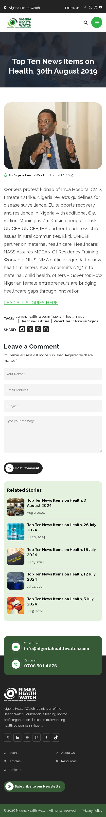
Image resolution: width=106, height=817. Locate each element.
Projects (15, 770)
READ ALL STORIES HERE (31, 302)
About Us (68, 753)
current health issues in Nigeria (38, 316)
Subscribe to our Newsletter (38, 786)
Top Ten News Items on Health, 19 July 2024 (61, 552)
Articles (14, 761)
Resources (68, 761)
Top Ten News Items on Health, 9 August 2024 (56, 503)
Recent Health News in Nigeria (76, 321)
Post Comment (27, 468)
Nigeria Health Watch (29, 175)
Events (14, 753)
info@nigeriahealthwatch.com (56, 648)
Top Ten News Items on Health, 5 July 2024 (60, 601)
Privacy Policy (92, 811)
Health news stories (35, 321)
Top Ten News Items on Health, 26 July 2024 (61, 527)
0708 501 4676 (40, 665)
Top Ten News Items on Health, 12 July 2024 (61, 577)
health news (75, 316)
